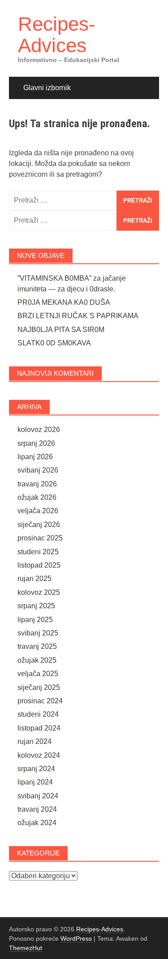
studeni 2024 (38, 714)
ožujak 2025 (36, 660)
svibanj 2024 (37, 796)
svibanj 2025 (37, 633)
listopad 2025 (38, 565)
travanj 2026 (37, 484)
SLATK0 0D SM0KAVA (54, 343)
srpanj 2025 (36, 606)
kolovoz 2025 (38, 592)
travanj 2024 (37, 809)
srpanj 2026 (36, 443)
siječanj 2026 (38, 524)
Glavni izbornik (47, 87)
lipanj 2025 (35, 619)
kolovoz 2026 (38, 429)
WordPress (76, 938)
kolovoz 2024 (38, 755)
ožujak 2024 (36, 822)
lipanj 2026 (35, 457)
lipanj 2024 (35, 782)
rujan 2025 (34, 578)
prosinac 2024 (40, 701)
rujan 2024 (34, 741)
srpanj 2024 (36, 768)
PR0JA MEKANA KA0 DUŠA (63, 302)
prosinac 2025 (40, 538)
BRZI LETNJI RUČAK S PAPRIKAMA (77, 316)
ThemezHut (25, 947)
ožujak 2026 (36, 497)
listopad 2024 (38, 728)
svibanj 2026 (37, 470)
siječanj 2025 (38, 687)
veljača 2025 (37, 673)
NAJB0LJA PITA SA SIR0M (60, 329)
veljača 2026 (37, 511)
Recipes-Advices (56, 34)
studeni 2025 (38, 552)
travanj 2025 (37, 646)
